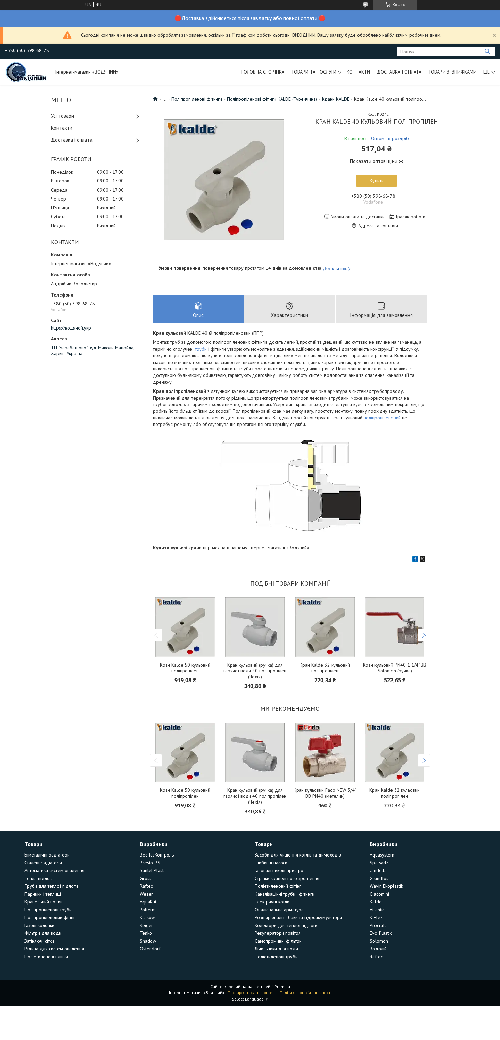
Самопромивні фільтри (278, 941)
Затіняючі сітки (39, 941)
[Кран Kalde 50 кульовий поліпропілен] (185, 627)
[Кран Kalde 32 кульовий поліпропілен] (325, 627)
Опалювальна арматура (279, 910)
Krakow (147, 917)
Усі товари (62, 116)
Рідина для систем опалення (54, 949)
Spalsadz (379, 863)
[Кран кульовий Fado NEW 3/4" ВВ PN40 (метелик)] (325, 752)
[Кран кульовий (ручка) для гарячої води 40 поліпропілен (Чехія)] (255, 627)
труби (201, 349)
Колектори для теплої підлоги (286, 925)
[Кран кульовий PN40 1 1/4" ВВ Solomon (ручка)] (395, 627)
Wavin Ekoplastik (386, 886)
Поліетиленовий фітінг (278, 886)
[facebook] (415, 560)
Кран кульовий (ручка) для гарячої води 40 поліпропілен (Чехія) (254, 671)
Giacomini (379, 894)
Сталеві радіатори (43, 863)
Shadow (148, 941)
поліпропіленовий (382, 418)
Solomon (379, 941)
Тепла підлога (39, 878)
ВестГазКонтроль (157, 855)
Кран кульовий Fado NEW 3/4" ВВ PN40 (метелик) (325, 793)
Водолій (378, 949)
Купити (377, 181)
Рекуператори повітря (278, 933)
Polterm (148, 910)
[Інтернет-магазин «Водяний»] (27, 71)
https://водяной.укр (71, 328)
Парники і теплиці (42, 894)
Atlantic (377, 910)
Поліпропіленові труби (48, 910)
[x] (422, 560)
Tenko (146, 933)
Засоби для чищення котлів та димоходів (298, 855)
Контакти (358, 72)
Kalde (376, 902)
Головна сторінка (262, 72)
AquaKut (148, 902)
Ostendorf (150, 949)
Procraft (378, 925)
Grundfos (379, 878)
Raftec (146, 886)
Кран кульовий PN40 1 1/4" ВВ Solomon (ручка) (394, 668)
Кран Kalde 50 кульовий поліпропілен (185, 668)
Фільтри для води (42, 933)
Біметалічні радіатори (47, 855)
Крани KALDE (335, 99)
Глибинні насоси (271, 863)
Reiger (146, 925)
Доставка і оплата (399, 72)
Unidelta (378, 870)
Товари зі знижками (452, 72)
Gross (145, 878)
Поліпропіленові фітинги (196, 99)
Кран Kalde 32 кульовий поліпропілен (325, 668)
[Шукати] (487, 51)
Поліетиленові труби (276, 957)
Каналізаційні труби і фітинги (284, 894)
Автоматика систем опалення (54, 870)
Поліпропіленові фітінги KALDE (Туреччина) (272, 99)
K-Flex (376, 917)
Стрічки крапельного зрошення (287, 878)
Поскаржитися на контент (252, 992)
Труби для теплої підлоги (51, 886)
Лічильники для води (276, 949)
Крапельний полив (43, 902)
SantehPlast (152, 870)
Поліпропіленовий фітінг (49, 917)
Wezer (146, 894)
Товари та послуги (313, 72)
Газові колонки (39, 925)
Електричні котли (272, 902)
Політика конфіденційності (305, 992)
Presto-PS (150, 863)
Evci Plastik (381, 933)
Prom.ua (282, 986)
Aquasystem (382, 855)
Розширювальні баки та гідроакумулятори (298, 917)
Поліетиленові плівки (46, 957)
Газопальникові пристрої (280, 870)
